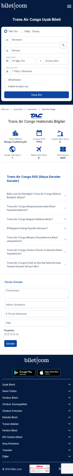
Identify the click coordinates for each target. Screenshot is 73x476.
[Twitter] (60, 469)
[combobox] (39, 39)
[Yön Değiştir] (63, 45)
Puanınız (9, 330)
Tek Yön (13, 31)
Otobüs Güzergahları (14, 404)
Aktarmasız (14, 79)
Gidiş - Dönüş (31, 31)
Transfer (7, 450)
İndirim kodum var (18, 86)
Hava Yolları (9, 391)
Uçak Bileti (8, 384)
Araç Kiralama (10, 443)
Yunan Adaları (10, 423)
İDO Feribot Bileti (12, 437)
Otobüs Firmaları (12, 410)
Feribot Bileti (9, 430)
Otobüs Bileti (10, 397)
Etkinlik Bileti (10, 417)
